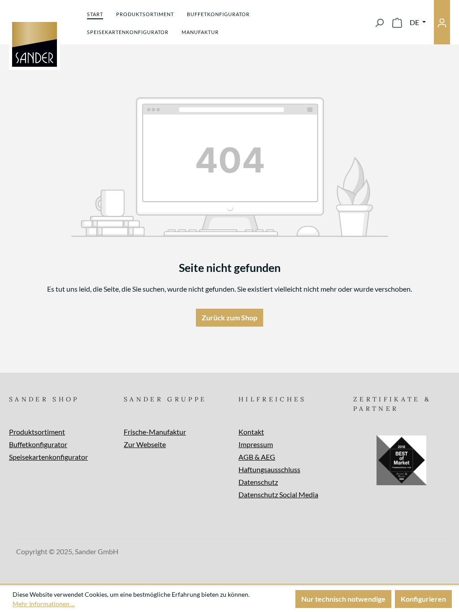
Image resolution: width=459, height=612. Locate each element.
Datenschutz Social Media (278, 494)
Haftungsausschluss (269, 469)
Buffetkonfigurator (38, 444)
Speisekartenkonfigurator (48, 457)
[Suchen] (379, 22)
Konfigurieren (423, 599)
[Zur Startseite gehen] (34, 44)
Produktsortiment (37, 431)
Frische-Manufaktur (155, 431)
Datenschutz (258, 482)
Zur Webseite (145, 444)
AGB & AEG (256, 457)
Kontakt (251, 431)
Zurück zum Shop (229, 317)
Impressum (255, 444)
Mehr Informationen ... (44, 604)
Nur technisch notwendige (343, 599)
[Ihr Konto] (442, 22)
